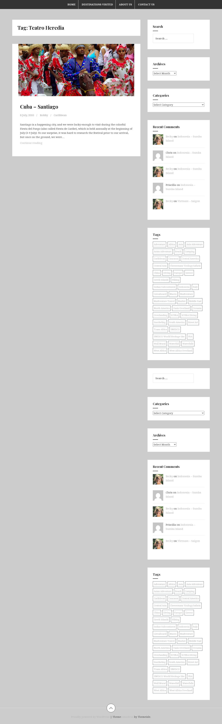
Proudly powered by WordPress (90, 716)
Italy (195, 286)
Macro (173, 294)
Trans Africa (160, 329)
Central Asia (160, 265)
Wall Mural (160, 343)
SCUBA (174, 315)
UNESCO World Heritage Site (169, 336)
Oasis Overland (181, 308)
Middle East (195, 301)
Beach (178, 251)
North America (162, 308)
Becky (169, 136)
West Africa (160, 350)
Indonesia (184, 286)
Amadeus (127, 716)
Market (182, 301)
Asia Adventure (194, 244)
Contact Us (146, 4)
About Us (125, 4)
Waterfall (174, 343)
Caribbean (60, 115)
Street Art (193, 322)
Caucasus (173, 258)
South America (177, 322)
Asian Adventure (163, 251)
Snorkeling (160, 322)
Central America (190, 258)
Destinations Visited (97, 4)
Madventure (186, 294)
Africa (172, 244)
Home (71, 4)
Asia (180, 244)
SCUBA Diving (189, 315)
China (157, 272)
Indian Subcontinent (164, 286)
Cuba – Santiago (39, 106)
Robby (44, 115)
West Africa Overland (180, 350)
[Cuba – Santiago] (76, 74)
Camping (190, 251)
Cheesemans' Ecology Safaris (185, 265)
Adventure (159, 244)
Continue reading (36, 144)
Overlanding (160, 315)
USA (190, 336)
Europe (178, 272)
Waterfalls (187, 343)
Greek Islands (161, 279)
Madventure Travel (164, 301)
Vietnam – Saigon (189, 201)
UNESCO (175, 329)
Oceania (197, 308)
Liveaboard (160, 294)
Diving (167, 272)
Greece (189, 272)
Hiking (175, 279)
